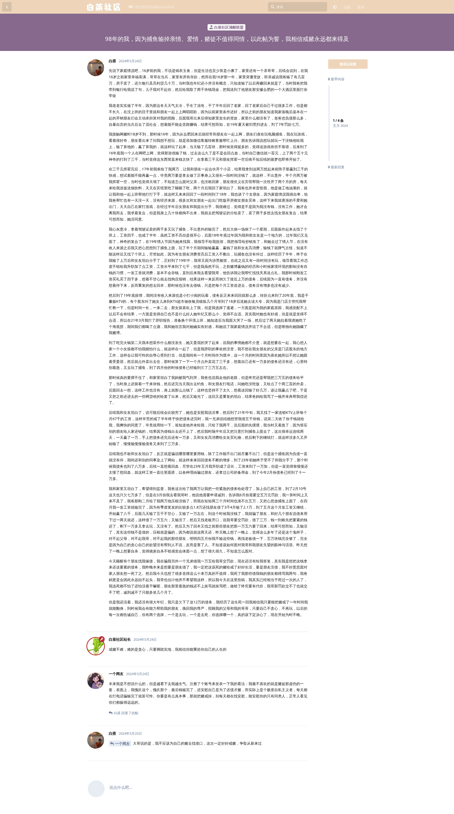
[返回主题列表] (7, 7)
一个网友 (122, 743)
